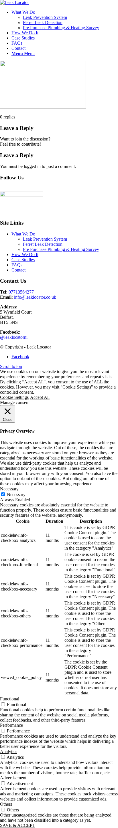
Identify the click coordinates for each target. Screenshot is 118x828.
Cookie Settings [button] (14, 397)
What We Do (23, 233)
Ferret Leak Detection (42, 244)
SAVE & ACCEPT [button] (17, 825)
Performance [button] (11, 725)
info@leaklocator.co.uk (35, 297)
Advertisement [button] (13, 777)
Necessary (16, 494)
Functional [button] (9, 698)
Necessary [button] (9, 488)
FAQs (16, 264)
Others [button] (6, 804)
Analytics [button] (8, 751)
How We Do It (24, 254)
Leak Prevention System (45, 239)
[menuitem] (64, 20)
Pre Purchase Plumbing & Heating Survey (61, 249)
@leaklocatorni (13, 337)
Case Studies (23, 259)
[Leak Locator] (14, 2)
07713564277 (20, 292)
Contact (18, 270)
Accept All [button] (40, 397)
